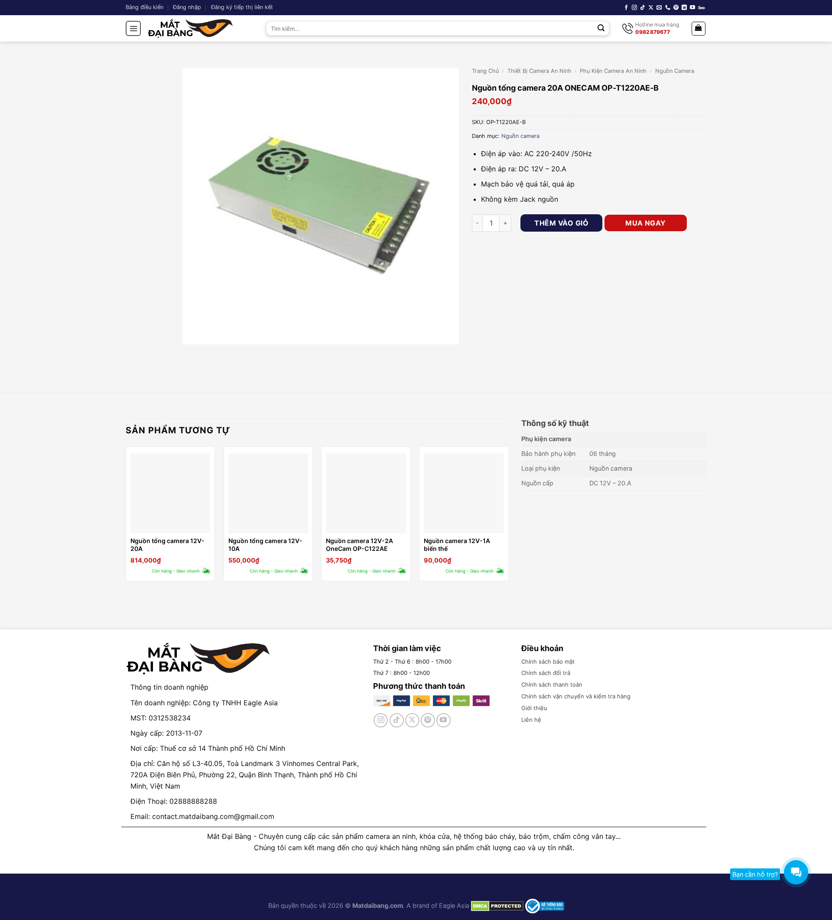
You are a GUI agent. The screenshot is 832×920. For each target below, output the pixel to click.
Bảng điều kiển (144, 7)
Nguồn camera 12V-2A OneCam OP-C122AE (359, 544)
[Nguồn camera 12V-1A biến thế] (464, 493)
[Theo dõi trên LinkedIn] (684, 8)
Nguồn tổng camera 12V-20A (167, 544)
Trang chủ (485, 71)
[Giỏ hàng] (699, 29)
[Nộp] (601, 28)
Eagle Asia (454, 905)
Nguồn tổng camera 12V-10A (265, 544)
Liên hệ (531, 719)
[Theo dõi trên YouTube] (692, 8)
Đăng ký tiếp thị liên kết (242, 7)
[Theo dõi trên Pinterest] (676, 8)
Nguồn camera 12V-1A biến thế (457, 544)
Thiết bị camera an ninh (539, 71)
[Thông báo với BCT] (544, 905)
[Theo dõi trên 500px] (701, 8)
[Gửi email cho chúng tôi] (659, 8)
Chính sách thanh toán (551, 684)
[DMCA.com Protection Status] (496, 905)
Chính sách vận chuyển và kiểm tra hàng (575, 696)
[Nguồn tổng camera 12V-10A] (268, 493)
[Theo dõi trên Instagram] (634, 8)
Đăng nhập (187, 7)
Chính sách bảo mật (548, 661)
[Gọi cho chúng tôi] (667, 8)
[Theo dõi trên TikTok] (642, 8)
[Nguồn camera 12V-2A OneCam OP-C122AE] (366, 493)
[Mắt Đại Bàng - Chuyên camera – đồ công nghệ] (190, 28)
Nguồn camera (674, 71)
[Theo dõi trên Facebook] (626, 8)
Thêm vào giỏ (561, 223)
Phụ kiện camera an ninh (613, 71)
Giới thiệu (534, 707)
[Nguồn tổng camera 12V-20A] (170, 493)
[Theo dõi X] (650, 8)
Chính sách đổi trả (545, 672)
